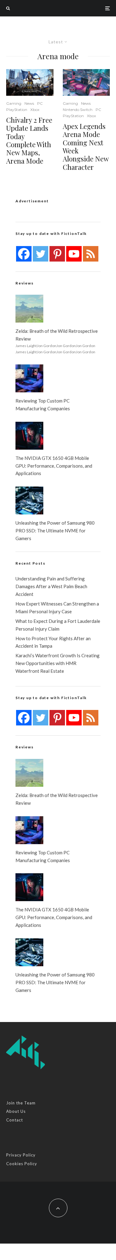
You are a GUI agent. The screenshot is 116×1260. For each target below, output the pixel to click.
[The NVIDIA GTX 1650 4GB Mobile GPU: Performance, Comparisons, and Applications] (29, 436)
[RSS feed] (90, 254)
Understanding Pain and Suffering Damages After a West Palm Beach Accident (51, 586)
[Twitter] (40, 254)
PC (40, 103)
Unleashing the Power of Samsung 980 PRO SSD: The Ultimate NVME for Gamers (55, 530)
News (29, 103)
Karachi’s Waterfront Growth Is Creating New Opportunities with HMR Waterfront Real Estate (57, 663)
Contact (14, 1119)
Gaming (13, 103)
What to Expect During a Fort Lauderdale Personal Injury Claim (57, 625)
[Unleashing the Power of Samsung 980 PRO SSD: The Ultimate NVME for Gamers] (29, 500)
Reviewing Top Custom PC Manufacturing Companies (42, 404)
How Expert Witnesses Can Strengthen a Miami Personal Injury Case (57, 607)
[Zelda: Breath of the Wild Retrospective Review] (29, 309)
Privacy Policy (21, 1154)
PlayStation (16, 109)
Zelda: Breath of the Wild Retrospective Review (56, 334)
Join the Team (21, 1102)
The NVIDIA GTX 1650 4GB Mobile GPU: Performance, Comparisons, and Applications (53, 465)
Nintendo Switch (77, 109)
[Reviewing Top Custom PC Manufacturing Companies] (29, 378)
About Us (16, 1111)
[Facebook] (24, 254)
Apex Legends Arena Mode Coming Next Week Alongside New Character (86, 146)
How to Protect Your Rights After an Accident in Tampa (53, 642)
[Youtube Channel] (74, 254)
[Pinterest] (57, 254)
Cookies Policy (21, 1163)
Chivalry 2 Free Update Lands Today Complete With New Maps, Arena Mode (29, 140)
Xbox (34, 109)
